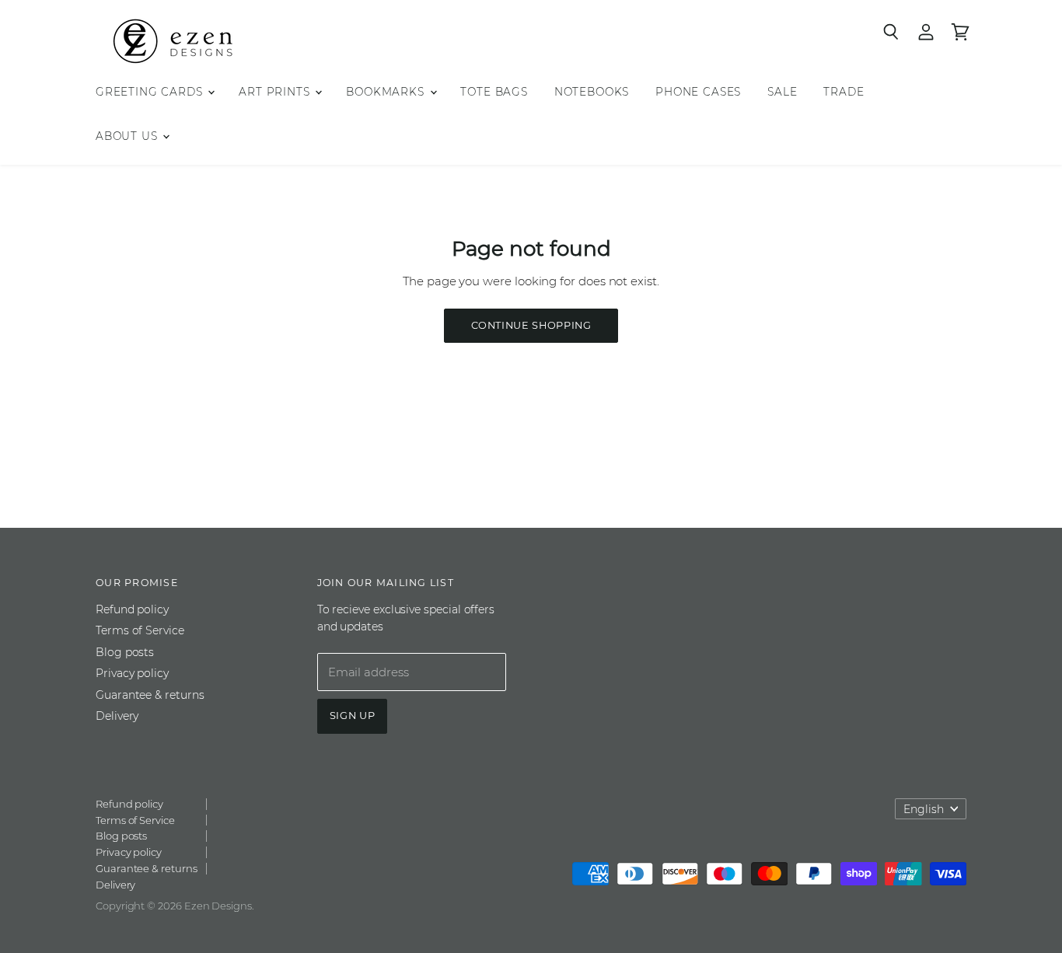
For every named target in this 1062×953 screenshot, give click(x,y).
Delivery (117, 716)
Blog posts (125, 652)
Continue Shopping (531, 325)
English (923, 809)
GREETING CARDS (151, 92)
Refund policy (132, 609)
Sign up (353, 715)
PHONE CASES (698, 92)
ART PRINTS (276, 92)
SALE (782, 92)
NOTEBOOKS (591, 92)
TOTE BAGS (493, 92)
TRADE (843, 92)
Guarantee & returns (150, 695)
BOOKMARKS (387, 92)
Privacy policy (132, 673)
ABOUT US (128, 136)
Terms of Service (140, 630)
